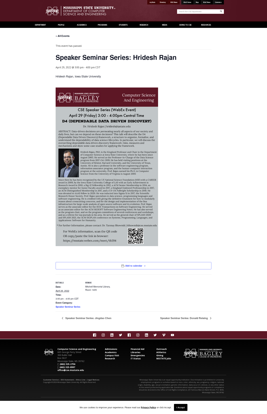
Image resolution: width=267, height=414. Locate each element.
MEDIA (164, 25)
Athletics (161, 352)
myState (152, 2)
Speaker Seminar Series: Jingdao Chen (88, 318)
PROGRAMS (102, 25)
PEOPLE (61, 25)
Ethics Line (80, 380)
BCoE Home (187, 2)
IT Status (136, 358)
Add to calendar (133, 265)
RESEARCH (144, 25)
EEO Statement (67, 380)
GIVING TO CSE (185, 25)
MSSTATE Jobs (163, 358)
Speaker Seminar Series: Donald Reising (184, 318)
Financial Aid (137, 349)
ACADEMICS (82, 25)
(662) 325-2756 (67, 364)
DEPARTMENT (40, 25)
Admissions (111, 349)
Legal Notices (93, 380)
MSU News (173, 2)
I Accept (180, 407)
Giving (159, 355)
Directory (163, 2)
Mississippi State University (51, 11)
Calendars (218, 2)
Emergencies (138, 355)
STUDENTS (123, 25)
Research (110, 358)
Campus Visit (112, 355)
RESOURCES (206, 25)
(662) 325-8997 (67, 367)
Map (197, 2)
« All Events (63, 36)
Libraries (135, 352)
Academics (111, 352)
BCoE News (206, 2)
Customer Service (51, 380)
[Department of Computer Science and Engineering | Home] (87, 11)
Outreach (161, 349)
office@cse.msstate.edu (70, 370)
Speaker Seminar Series (68, 306)
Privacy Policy (148, 407)
